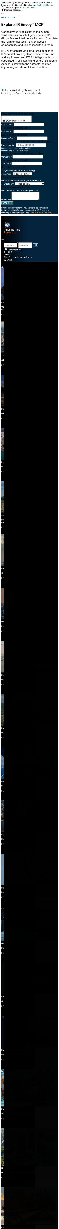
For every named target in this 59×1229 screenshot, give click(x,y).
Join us (7, 254)
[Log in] (35, 245)
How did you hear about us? (18, 113)
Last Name (7, 131)
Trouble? (8, 252)
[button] (2, 8)
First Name (7, 124)
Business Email (9, 138)
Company (6, 157)
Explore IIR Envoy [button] (45, 5)
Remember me (14, 249)
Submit (7, 203)
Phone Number (8, 145)
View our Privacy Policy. (41, 212)
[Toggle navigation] (2, 239)
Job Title (6, 163)
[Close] (2, 13)
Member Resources (13, 10)
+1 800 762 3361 (27, 7)
